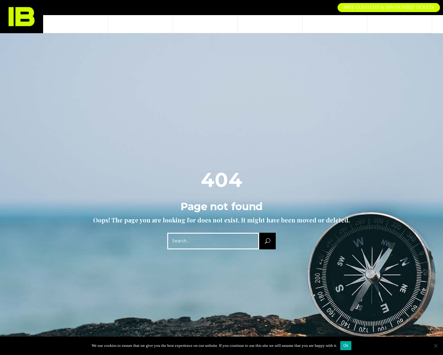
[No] (435, 346)
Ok (346, 345)
